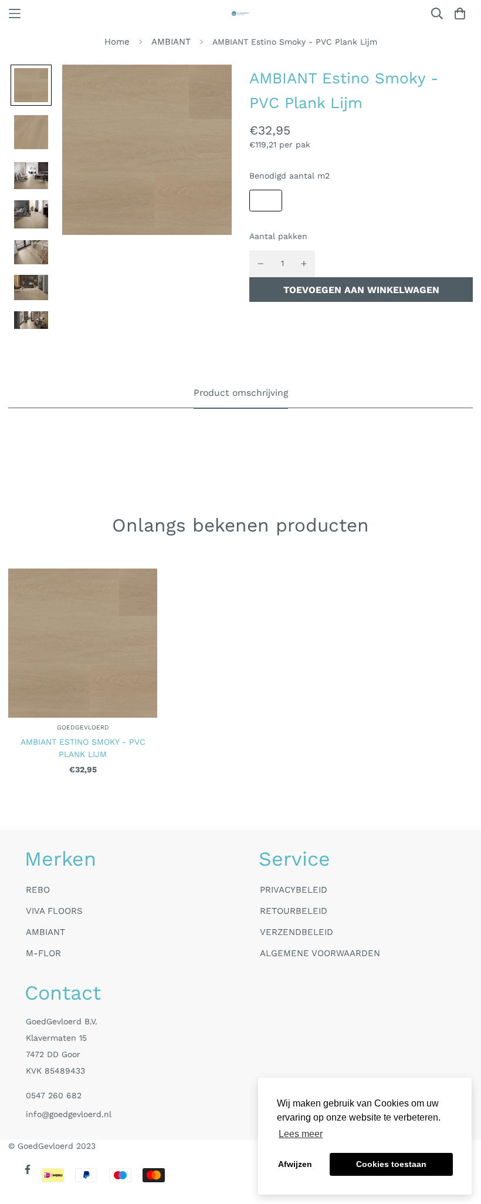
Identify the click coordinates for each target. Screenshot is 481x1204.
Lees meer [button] (301, 1134)
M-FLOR (43, 953)
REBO (38, 889)
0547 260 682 (54, 1095)
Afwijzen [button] (295, 1164)
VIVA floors (54, 911)
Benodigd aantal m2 (289, 175)
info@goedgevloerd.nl (68, 1114)
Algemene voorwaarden (320, 953)
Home (117, 41)
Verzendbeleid (296, 932)
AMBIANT (171, 41)
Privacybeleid (293, 889)
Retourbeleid (293, 911)
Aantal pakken (278, 236)
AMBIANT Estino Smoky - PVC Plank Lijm (83, 748)
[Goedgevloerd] (240, 13)
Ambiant (45, 932)
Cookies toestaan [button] (391, 1164)
